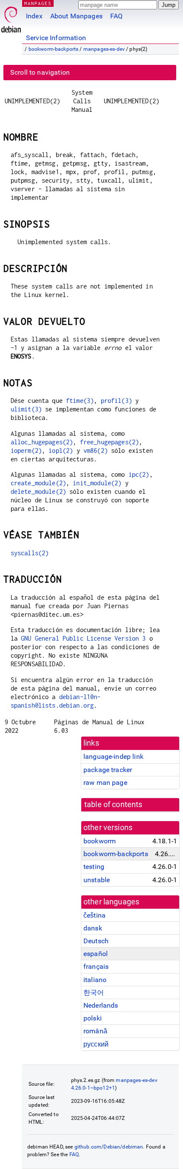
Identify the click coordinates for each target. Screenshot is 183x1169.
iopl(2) (61, 450)
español (95, 954)
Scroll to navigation (40, 72)
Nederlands (100, 1005)
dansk (92, 928)
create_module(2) (38, 483)
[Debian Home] (11, 17)
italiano (94, 980)
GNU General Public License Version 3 (83, 638)
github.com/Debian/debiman (108, 1147)
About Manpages (76, 16)
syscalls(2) (30, 553)
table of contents (113, 804)
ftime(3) (80, 400)
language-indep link (113, 756)
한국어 (93, 992)
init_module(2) (97, 483)
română (95, 1031)
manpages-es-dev (104, 49)
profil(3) (116, 400)
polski (92, 1018)
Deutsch (96, 941)
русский (96, 1044)
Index (34, 16)
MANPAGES (37, 3)
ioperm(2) (26, 450)
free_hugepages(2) (109, 442)
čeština (94, 915)
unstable (96, 880)
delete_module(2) (38, 491)
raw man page (105, 782)
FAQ (116, 16)
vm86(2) (95, 450)
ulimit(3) (26, 409)
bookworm (99, 841)
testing (93, 867)
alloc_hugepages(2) (42, 442)
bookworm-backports (54, 49)
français (96, 966)
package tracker (107, 770)
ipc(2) (139, 474)
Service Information (56, 38)
